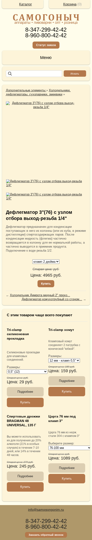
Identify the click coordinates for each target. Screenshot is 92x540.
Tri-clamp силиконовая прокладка (18, 334)
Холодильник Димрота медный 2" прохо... (40, 295)
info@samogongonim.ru (46, 509)
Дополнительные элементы (26, 90)
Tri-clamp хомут (61, 330)
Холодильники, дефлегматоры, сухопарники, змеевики (38, 92)
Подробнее (25, 391)
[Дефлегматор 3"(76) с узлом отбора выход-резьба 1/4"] (41, 105)
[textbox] (34, 73)
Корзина (69, 4)
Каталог (25, 4)
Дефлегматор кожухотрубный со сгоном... (52, 299)
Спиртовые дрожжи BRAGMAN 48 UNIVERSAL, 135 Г (23, 420)
